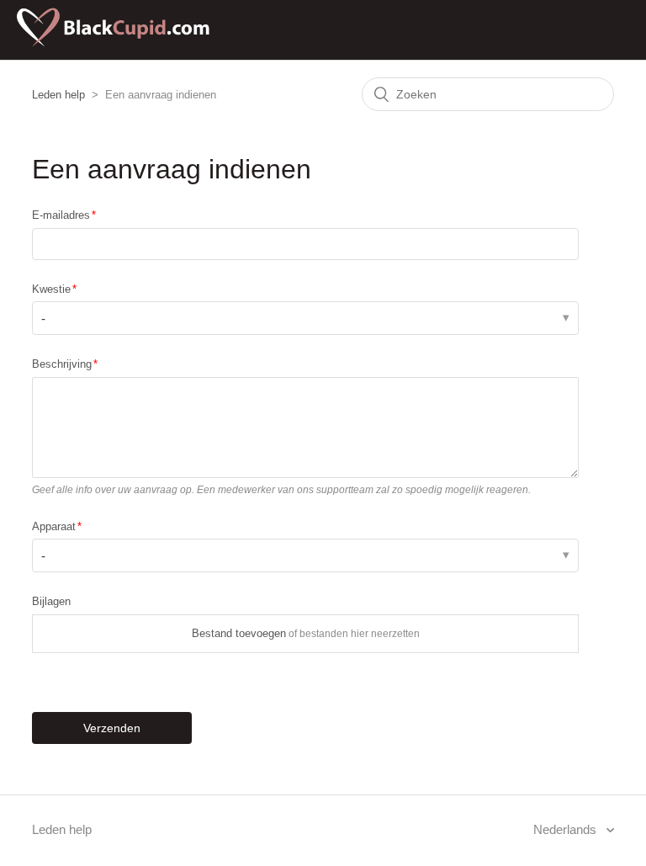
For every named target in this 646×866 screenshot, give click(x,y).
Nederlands (566, 829)
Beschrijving (62, 364)
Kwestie (51, 289)
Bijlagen (51, 601)
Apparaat (54, 526)
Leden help (58, 94)
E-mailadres (61, 215)
